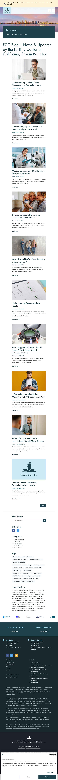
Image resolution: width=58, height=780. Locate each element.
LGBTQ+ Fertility (17, 570)
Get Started (14, 631)
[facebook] (13, 530)
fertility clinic (16, 728)
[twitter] (18, 530)
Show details (50, 772)
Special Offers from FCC (11, 677)
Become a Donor (10, 662)
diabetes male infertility (19, 562)
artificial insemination (24, 728)
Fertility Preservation (18, 567)
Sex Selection (16, 575)
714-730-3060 (36, 645)
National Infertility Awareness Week (22, 573)
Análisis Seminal (34, 682)
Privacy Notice (15, 742)
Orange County (31, 698)
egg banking (24, 726)
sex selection (31, 726)
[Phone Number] (49, 10)
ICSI (38, 728)
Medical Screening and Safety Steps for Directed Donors (28, 172)
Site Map (30, 742)
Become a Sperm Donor (19, 556)
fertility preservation (39, 726)
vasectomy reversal (17, 705)
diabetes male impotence (36, 559)
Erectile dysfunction (38, 565)
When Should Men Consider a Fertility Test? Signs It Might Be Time (28, 439)
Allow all (47, 776)
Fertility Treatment (19, 539)
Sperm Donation (18, 547)
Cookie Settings (23, 742)
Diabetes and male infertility (20, 559)
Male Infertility (18, 543)
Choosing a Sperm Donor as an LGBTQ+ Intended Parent (26, 216)
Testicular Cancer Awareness (30, 578)
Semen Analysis (37, 573)
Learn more (9, 4)
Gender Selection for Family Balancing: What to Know (24, 484)
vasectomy (9, 705)
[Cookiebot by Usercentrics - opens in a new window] (50, 755)
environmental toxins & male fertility (22, 565)
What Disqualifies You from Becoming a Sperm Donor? (28, 260)
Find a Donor (9, 659)
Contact (7, 671)
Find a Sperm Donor (35, 662)
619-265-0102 (10, 645)
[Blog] (16, 655)
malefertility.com (21, 747)
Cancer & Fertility (35, 676)
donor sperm (47, 724)
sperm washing (32, 728)
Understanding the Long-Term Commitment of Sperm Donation (26, 84)
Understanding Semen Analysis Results (26, 304)
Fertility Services (9, 664)
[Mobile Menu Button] (53, 10)
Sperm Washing (17, 578)
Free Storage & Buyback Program (38, 669)
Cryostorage (30, 556)
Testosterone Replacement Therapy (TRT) (23, 581)
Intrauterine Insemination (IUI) (33, 567)
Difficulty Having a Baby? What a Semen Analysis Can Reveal (27, 128)
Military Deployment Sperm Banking (39, 673)
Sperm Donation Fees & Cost (37, 667)
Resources (8, 668)
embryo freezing (17, 726)
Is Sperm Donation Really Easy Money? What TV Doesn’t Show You (28, 395)
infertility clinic (9, 728)
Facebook (40, 742)
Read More (15, 99)
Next (43, 506)
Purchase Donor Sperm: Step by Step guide (41, 665)
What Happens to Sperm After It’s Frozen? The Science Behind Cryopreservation (27, 350)
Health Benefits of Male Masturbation (39, 678)
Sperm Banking (18, 545)
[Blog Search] (44, 520)
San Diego (23, 698)
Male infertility (27, 570)
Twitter (44, 742)
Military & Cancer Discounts (12, 675)
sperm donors (9, 726)
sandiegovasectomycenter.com (33, 747)
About (7, 666)
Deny (28, 776)
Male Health (17, 541)
